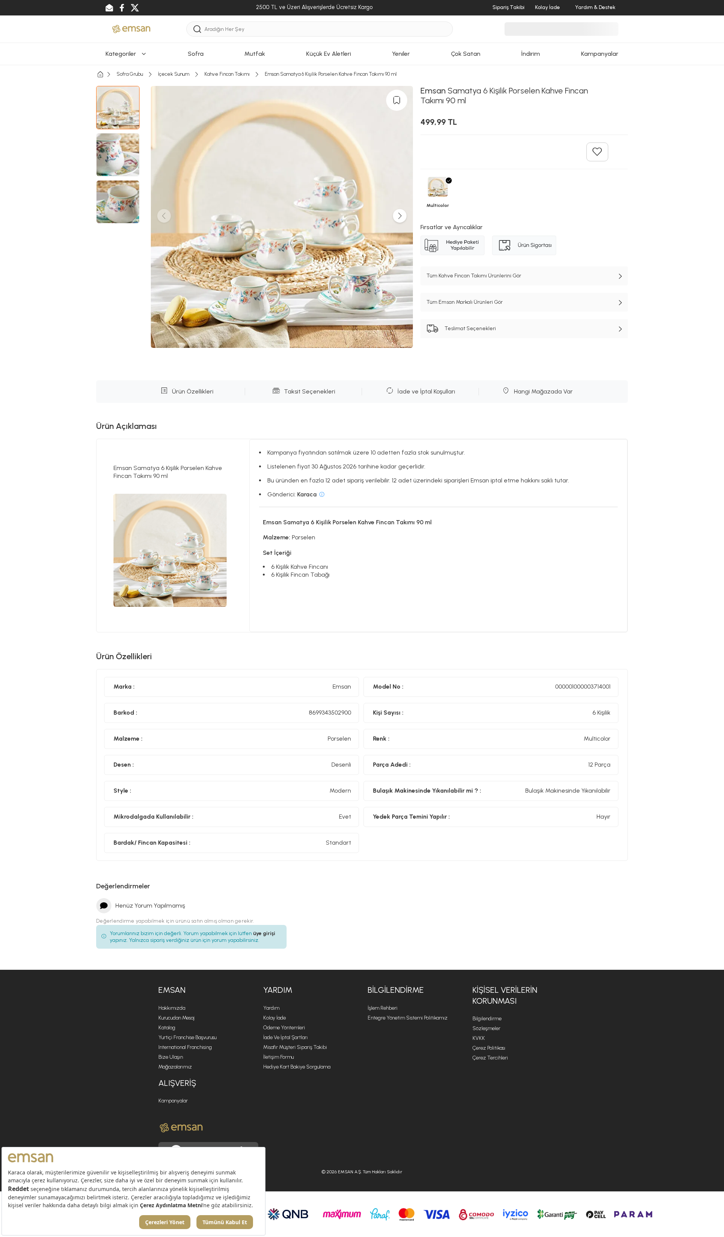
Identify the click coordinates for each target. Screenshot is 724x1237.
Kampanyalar (173, 1101)
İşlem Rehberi (382, 1008)
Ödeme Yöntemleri (284, 1027)
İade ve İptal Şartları (285, 1037)
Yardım (271, 1008)
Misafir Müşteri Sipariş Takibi (295, 1047)
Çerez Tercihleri (490, 1058)
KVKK (478, 1038)
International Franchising (185, 1047)
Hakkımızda (171, 1008)
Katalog (166, 1027)
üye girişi (264, 933)
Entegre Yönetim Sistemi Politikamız (408, 1018)
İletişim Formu (278, 1057)
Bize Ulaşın (170, 1057)
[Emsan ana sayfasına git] (181, 1127)
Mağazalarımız (175, 1067)
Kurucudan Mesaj (176, 1018)
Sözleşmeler (486, 1028)
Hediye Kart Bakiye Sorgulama (296, 1067)
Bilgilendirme (487, 1018)
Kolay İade (274, 1018)
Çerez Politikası (488, 1048)
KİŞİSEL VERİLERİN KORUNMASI (504, 995)
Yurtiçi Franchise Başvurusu (187, 1037)
